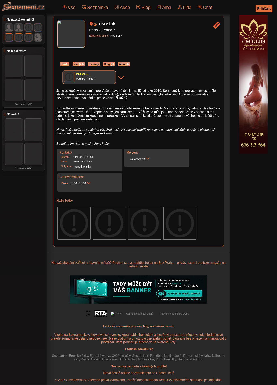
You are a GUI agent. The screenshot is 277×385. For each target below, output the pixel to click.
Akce (125, 7)
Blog (146, 7)
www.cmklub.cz (83, 161)
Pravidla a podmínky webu (174, 313)
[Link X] (88, 315)
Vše (71, 7)
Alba (166, 7)
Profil (64, 64)
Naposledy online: (99, 35)
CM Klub (82, 74)
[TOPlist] (116, 313)
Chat (207, 7)
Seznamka (97, 7)
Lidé (187, 7)
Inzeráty (94, 64)
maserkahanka (82, 166)
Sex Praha (166, 262)
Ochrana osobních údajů (139, 313)
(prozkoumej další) (23, 104)
